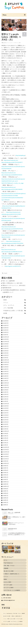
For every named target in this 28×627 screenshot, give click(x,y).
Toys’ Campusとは (8, 563)
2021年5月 (5, 436)
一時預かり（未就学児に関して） (12, 573)
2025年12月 (6, 337)
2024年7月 (5, 369)
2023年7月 (5, 392)
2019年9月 (5, 465)
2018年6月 (5, 493)
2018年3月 (5, 500)
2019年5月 (5, 472)
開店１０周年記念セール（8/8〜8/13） (13, 283)
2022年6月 (6, 415)
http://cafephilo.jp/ (20, 155)
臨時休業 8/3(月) (7, 287)
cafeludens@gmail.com (9, 600)
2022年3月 (5, 419)
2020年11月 (6, 449)
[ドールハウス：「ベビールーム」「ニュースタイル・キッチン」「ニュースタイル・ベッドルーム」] (4, 551)
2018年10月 (6, 486)
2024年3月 (5, 376)
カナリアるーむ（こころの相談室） (12, 590)
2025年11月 (6, 339)
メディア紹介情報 (8, 308)
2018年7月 (5, 491)
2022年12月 (6, 403)
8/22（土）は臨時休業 (9, 281)
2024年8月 (6, 367)
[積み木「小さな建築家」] (11, 547)
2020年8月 (6, 456)
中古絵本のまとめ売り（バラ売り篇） (13, 310)
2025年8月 (6, 344)
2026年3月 (5, 330)
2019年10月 (6, 463)
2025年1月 (5, 357)
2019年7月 (5, 468)
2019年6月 (5, 470)
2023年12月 (6, 383)
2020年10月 (6, 452)
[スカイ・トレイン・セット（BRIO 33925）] (17, 547)
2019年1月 (5, 479)
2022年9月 (6, 408)
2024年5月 (6, 371)
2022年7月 (5, 413)
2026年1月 (5, 334)
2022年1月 (5, 424)
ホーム (5, 560)
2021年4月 (5, 438)
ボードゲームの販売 (8, 587)
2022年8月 (6, 410)
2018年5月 (5, 495)
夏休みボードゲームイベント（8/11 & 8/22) (14, 285)
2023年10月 (6, 387)
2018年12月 (6, 482)
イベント (8, 42)
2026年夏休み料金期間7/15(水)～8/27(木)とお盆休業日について (17, 533)
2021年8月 (5, 433)
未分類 (5, 313)
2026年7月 (5, 323)
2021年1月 (5, 445)
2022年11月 (6, 406)
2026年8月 (6, 321)
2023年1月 (5, 401)
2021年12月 (6, 426)
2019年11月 (5, 461)
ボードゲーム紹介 (8, 584)
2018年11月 (5, 484)
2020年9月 (6, 454)
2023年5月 (5, 394)
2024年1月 (5, 380)
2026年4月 (6, 327)
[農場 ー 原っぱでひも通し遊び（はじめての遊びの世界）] (4, 547)
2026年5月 (6, 325)
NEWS (5, 300)
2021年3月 (5, 440)
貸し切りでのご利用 (8, 571)
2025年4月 (6, 350)
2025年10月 (6, 341)
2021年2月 (5, 442)
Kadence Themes (19, 624)
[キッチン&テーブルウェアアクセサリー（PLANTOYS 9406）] (17, 551)
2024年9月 (6, 364)
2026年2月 (6, 332)
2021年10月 (6, 431)
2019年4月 (5, 475)
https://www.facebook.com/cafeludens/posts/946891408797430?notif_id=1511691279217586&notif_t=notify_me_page (13, 181)
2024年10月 (6, 362)
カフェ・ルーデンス (14, 42)
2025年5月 (6, 348)
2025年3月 (5, 353)
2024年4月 (6, 373)
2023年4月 (5, 396)
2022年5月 (6, 417)
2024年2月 (6, 378)
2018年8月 (5, 488)
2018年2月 (5, 502)
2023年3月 (5, 399)
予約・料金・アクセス (9, 565)
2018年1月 (5, 505)
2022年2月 (6, 422)
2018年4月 (5, 498)
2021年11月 (5, 429)
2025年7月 (5, 346)
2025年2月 (6, 355)
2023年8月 (5, 390)
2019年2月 (5, 477)
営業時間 (6, 568)
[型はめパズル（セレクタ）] (11, 551)
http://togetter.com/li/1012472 (12, 266)
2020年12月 (6, 447)
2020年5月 (6, 459)
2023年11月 (6, 385)
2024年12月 (6, 360)
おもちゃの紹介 (7, 582)
